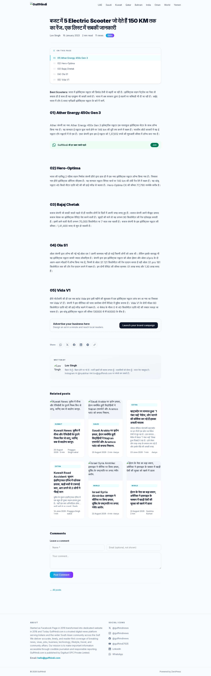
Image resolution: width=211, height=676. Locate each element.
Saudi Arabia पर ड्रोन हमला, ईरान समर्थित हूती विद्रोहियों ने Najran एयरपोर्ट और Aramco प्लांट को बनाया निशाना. (105, 438)
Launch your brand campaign (138, 325)
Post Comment (61, 574)
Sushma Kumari (150, 512)
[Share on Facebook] (74, 345)
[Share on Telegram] (88, 345)
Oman (157, 5)
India (148, 5)
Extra (110, 35)
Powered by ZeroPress (170, 671)
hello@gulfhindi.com (48, 658)
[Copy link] (94, 345)
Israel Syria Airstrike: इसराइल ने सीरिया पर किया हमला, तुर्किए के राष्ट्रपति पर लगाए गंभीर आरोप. (105, 499)
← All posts (55, 590)
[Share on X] (67, 345)
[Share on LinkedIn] (81, 345)
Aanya (116, 452)
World (167, 5)
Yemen (177, 5)
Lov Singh (55, 35)
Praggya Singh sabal (73, 451)
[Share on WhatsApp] (60, 345)
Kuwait (118, 5)
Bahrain (138, 5)
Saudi (109, 5)
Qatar (128, 5)
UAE (100, 5)
